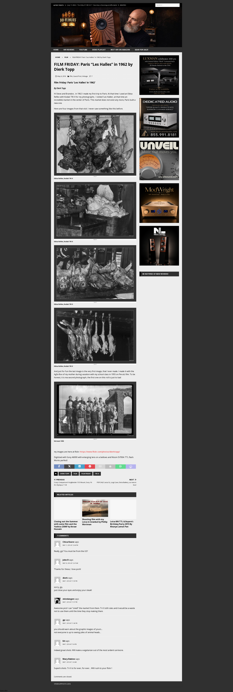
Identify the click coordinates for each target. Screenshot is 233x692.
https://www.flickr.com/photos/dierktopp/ (100, 451)
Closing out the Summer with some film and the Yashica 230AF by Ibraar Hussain (66, 525)
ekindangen (68, 599)
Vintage (85, 76)
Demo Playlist (99, 49)
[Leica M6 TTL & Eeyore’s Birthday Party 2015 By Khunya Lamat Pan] (123, 509)
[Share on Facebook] (59, 466)
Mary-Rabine (69, 659)
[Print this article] (110, 466)
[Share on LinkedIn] (80, 466)
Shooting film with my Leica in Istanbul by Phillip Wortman (94, 522)
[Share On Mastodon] (131, 466)
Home (55, 49)
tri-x (97, 474)
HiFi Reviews (68, 49)
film (71, 76)
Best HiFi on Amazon (120, 49)
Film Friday (86, 474)
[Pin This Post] (90, 466)
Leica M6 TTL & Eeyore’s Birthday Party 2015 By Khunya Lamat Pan (121, 524)
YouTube (83, 49)
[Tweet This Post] (69, 466)
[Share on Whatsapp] (120, 466)
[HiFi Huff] (116, 45)
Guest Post (77, 76)
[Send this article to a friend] (100, 466)
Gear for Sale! (141, 49)
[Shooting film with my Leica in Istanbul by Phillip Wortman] (95, 508)
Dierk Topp (64, 474)
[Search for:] (167, 5)
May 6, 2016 (61, 76)
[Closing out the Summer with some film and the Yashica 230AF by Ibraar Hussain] (67, 509)
